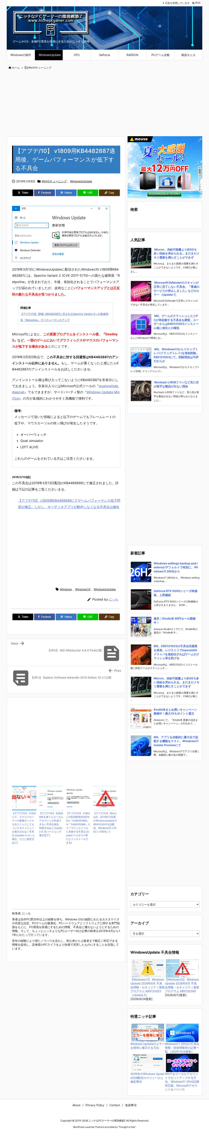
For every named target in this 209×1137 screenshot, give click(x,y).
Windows (66, 589)
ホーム (16, 67)
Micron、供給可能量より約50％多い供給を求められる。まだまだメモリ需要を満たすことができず (176, 253)
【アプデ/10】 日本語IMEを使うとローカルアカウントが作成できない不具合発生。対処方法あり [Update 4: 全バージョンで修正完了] (51, 824)
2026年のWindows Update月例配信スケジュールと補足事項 (147, 1077)
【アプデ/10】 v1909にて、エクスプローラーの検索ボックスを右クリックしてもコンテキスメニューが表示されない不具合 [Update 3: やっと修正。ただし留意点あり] (24, 828)
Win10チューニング (39, 67)
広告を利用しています (177, 2)
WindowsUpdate (81, 181)
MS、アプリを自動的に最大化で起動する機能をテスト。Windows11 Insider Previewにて (176, 741)
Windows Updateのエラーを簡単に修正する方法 (147, 1045)
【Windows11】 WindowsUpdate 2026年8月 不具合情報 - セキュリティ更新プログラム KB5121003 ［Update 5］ (147, 987)
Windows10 (82, 589)
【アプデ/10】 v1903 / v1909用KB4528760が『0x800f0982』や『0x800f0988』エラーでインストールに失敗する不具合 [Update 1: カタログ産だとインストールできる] (78, 828)
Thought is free (127, 1127)
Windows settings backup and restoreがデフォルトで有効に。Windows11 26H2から (176, 567)
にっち (113, 599)
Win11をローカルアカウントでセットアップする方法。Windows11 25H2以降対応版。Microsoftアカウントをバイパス (182, 1081)
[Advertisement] (104, 103)
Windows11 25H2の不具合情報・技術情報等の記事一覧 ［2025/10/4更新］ (182, 1047)
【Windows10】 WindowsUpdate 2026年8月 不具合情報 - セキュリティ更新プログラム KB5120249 (182, 985)
